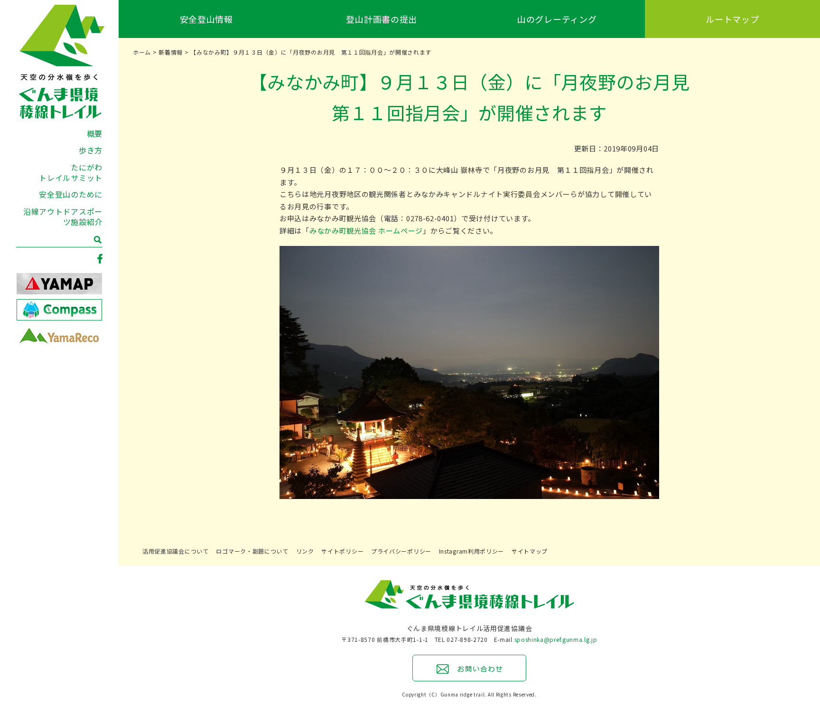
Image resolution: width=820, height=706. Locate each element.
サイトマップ (530, 551)
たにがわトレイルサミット (70, 172)
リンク (305, 551)
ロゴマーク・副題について (252, 551)
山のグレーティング (556, 19)
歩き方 (90, 150)
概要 (94, 133)
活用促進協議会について (175, 551)
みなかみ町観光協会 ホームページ (366, 230)
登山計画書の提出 (381, 19)
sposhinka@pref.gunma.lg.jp (555, 639)
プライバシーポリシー (401, 551)
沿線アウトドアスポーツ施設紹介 (62, 216)
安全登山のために (70, 194)
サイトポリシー (342, 551)
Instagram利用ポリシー (471, 551)
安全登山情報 (206, 19)
